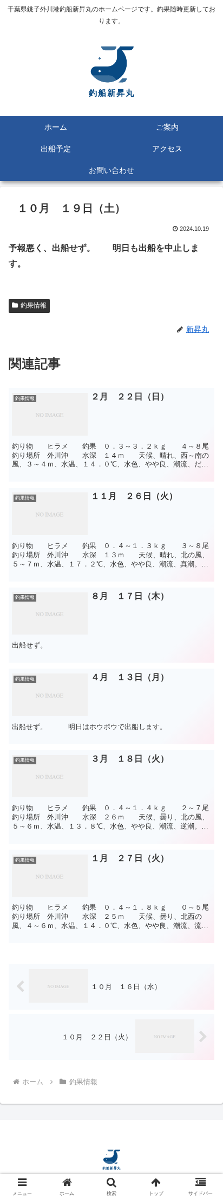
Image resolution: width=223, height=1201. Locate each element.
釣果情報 (34, 305)
